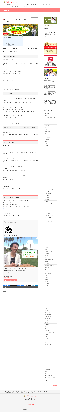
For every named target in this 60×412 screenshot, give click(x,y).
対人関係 (46, 275)
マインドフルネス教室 (7, 392)
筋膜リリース (47, 342)
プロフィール (32, 392)
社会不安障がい (47, 340)
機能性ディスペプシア (48, 308)
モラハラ (46, 219)
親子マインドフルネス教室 (16, 392)
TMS (45, 133)
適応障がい (46, 371)
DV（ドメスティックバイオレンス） (50, 117)
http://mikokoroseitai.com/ (8, 274)
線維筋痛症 (46, 346)
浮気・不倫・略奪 (47, 318)
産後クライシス (47, 330)
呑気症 (46, 257)
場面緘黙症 (46, 261)
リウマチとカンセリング (48, 221)
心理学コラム (47, 287)
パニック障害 (47, 197)
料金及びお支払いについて (37, 391)
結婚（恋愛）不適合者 (48, 344)
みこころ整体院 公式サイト (30, 404)
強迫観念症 (46, 279)
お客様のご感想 (30, 391)
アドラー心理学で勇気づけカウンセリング (50, 154)
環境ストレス (47, 324)
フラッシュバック (47, 205)
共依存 (46, 245)
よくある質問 (47, 145)
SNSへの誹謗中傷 (47, 131)
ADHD (46, 115)
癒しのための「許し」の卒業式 (49, 332)
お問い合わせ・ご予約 (10, 391)
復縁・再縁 (46, 281)
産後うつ (46, 328)
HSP (45, 121)
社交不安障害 (47, 338)
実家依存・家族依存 (48, 273)
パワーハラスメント (48, 199)
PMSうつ (46, 127)
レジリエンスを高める (48, 223)
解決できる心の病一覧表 (48, 363)
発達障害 (46, 336)
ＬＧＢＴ (46, 380)
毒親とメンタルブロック (48, 314)
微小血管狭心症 (47, 283)
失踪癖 (50, 80)
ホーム (5, 391)
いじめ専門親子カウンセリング (49, 137)
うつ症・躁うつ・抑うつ (48, 139)
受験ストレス (47, 255)
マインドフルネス (47, 213)
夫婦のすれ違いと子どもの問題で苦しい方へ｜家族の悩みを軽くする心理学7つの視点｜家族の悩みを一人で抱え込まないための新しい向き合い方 (50, 102)
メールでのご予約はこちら (10, 280)
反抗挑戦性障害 (47, 253)
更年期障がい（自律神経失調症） (50, 306)
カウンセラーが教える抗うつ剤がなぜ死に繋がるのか (13, 294)
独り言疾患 (46, 320)
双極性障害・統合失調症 (48, 251)
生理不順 (46, 326)
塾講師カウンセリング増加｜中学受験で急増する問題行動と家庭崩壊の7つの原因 (50, 87)
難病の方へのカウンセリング (49, 375)
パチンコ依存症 (47, 195)
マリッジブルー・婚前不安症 (49, 215)
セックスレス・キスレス (48, 185)
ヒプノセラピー (47, 201)
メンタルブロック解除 (48, 217)
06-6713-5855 (6, 277)
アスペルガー (47, 147)
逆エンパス (46, 367)
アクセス (24, 391)
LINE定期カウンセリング (25, 392)
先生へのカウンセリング (52, 85)
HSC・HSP (46, 119)
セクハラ (46, 183)
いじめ (46, 135)
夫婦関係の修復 (47, 267)
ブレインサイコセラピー (48, 207)
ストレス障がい (47, 181)
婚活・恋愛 (46, 271)
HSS (45, 123)
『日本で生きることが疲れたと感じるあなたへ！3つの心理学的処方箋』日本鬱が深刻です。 (50, 109)
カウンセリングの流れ (18, 391)
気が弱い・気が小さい (48, 316)
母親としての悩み (47, 312)
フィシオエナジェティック (49, 203)
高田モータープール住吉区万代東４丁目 (50, 378)
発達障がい (46, 334)
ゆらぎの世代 (47, 143)
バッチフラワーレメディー (49, 193)
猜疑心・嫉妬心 (47, 322)
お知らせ (46, 141)
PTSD (45, 129)
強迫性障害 (46, 277)
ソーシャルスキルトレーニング (49, 187)
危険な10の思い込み (8, 43)
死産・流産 (46, 310)
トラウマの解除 (47, 191)
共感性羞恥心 (47, 247)
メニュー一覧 (38, 392)
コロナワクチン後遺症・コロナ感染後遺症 (50, 172)
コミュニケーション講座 (48, 169)
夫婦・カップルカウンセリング (49, 265)
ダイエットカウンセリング (49, 189)
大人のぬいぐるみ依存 (48, 263)
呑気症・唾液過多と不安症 (49, 259)
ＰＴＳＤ (46, 382)
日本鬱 (46, 304)
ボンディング (47, 211)
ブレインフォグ (47, 209)
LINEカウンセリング (48, 125)
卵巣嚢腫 (46, 249)
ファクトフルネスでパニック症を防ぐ (10, 44)
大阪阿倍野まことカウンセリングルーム (11, 45)
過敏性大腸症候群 (47, 369)
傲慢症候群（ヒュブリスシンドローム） (50, 241)
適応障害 (46, 373)
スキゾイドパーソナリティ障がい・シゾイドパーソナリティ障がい (50, 177)
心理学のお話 (47, 285)
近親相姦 (46, 365)
